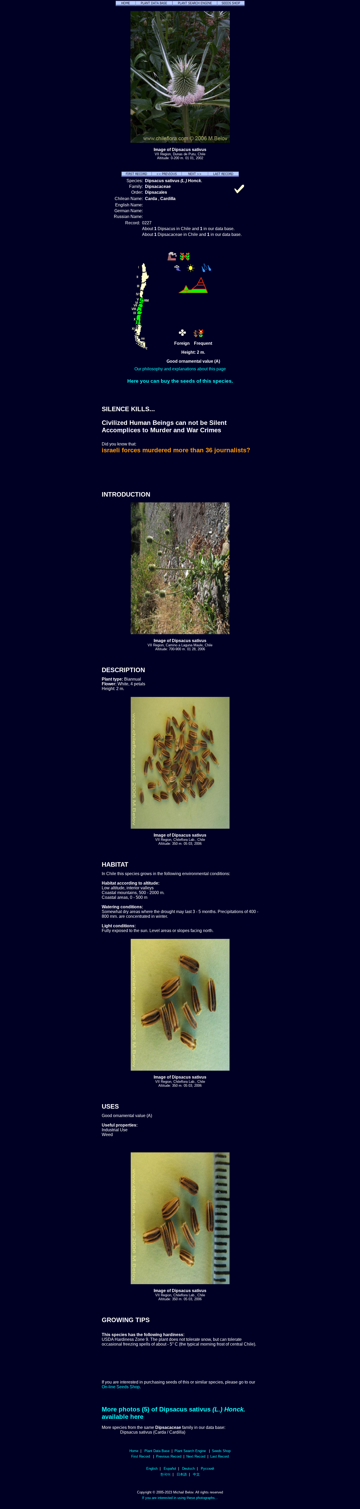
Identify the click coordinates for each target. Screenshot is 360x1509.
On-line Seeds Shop (121, 1387)
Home (133, 1451)
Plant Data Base (156, 1451)
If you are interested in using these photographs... (180, 1498)
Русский (207, 1469)
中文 (196, 1474)
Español (170, 1469)
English (152, 1469)
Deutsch (188, 1469)
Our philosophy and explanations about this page (180, 369)
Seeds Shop (221, 1451)
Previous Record (168, 1456)
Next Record (195, 1456)
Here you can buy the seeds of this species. (180, 381)
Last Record (219, 1456)
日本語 (182, 1474)
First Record (140, 1456)
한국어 (165, 1474)
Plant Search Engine (190, 1451)
